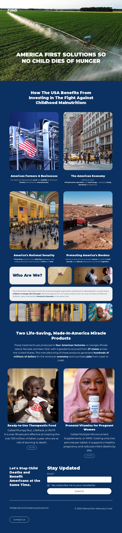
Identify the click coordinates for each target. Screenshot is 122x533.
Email (50, 473)
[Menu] (112, 7)
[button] (19, 520)
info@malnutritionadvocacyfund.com (29, 508)
